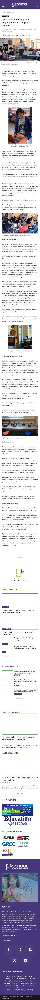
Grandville (6, 607)
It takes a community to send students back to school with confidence (26, 690)
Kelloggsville (16, 983)
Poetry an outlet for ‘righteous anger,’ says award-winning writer (18, 738)
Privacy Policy (6, 999)
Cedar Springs (28, 976)
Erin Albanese (6, 782)
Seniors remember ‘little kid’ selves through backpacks (18, 633)
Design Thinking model (25, 382)
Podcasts (17, 675)
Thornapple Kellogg (19, 990)
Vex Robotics (20, 370)
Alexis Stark (5, 742)
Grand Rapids (30, 981)
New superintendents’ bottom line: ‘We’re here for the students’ (24, 672)
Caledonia (19, 976)
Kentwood (16, 985)
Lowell (23, 985)
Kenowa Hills (10, 12)
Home (3, 12)
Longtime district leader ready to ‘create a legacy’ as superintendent (18, 611)
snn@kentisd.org (14, 935)
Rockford (20, 987)
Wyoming (5, 643)
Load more (19, 698)
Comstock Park (9, 979)
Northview (30, 985)
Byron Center (6, 629)
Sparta (4, 652)
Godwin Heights (19, 981)
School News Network (12, 35)
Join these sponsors (8, 855)
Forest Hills (31, 979)
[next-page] (6, 656)
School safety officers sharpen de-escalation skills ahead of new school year (25, 681)
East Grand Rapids (21, 979)
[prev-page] (3, 656)
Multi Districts (18, 693)
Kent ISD (17, 685)
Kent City (33, 983)
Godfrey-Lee (9, 981)
